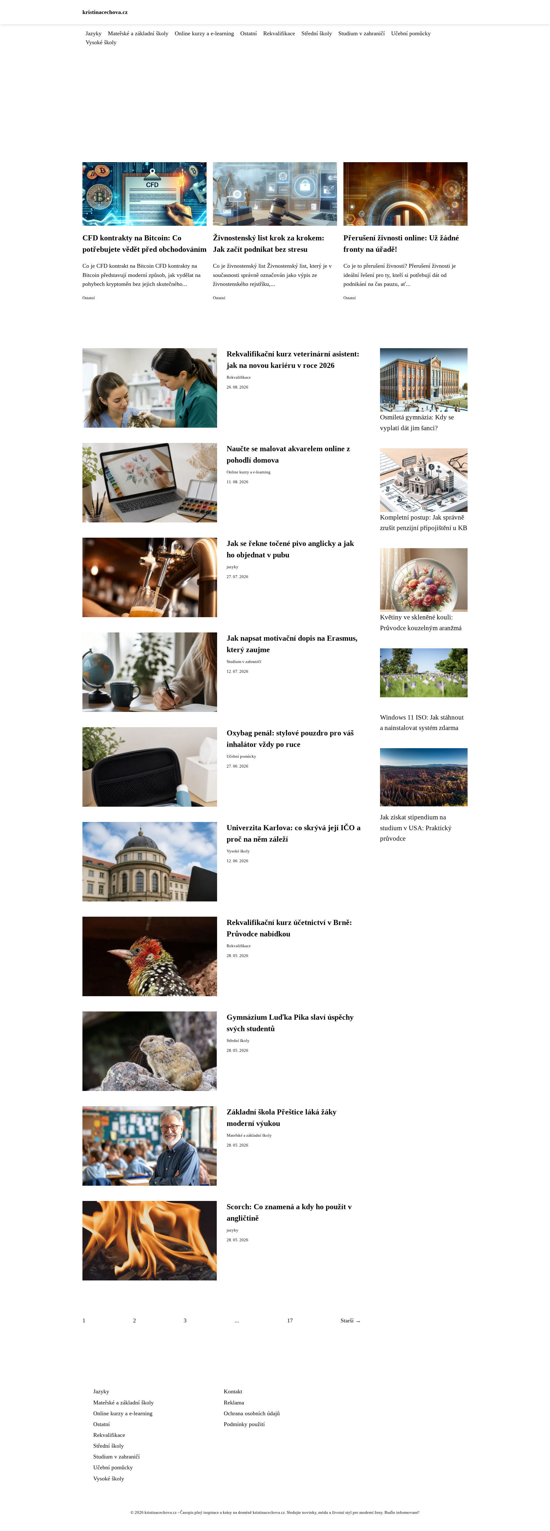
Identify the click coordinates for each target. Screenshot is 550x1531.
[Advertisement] (275, 94)
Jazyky (94, 33)
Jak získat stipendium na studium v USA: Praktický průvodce (416, 827)
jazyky (232, 567)
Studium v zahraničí (361, 33)
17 (290, 1320)
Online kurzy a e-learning (204, 33)
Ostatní (248, 33)
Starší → (351, 1320)
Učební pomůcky (411, 33)
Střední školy (316, 33)
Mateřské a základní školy (138, 33)
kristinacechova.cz (105, 12)
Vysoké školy (101, 42)
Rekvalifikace (279, 33)
